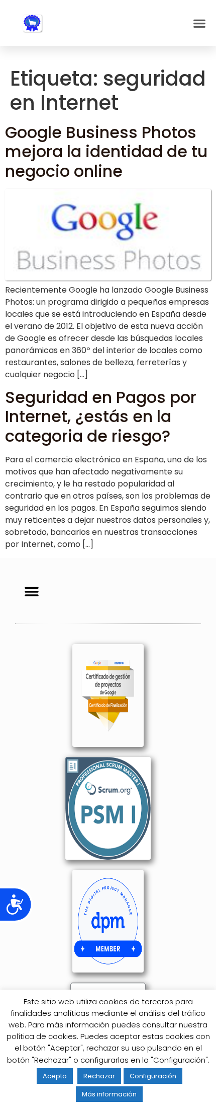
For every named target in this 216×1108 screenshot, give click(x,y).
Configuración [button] (153, 1076)
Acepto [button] (55, 1076)
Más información (109, 1094)
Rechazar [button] (99, 1076)
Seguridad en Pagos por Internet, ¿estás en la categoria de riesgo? (100, 416)
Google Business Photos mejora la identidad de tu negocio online (106, 151)
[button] (199, 23)
